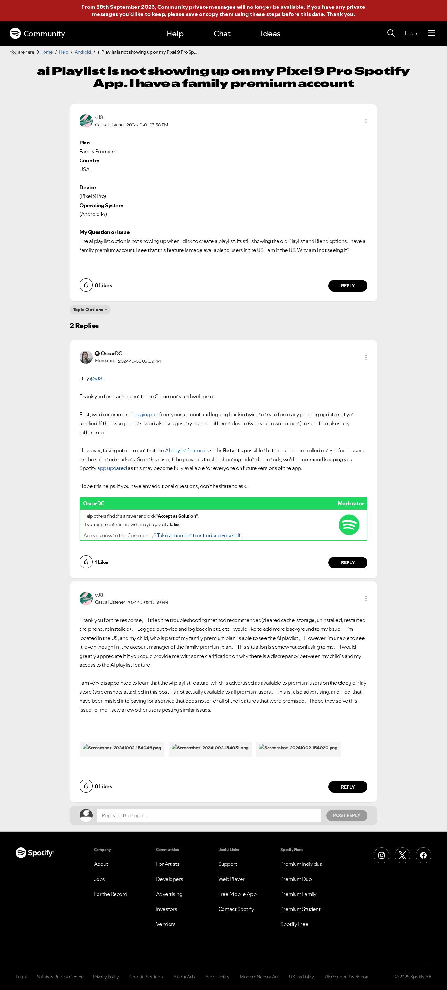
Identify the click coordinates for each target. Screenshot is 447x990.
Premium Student (300, 909)
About (101, 863)
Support (227, 863)
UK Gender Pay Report (347, 977)
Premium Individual (302, 863)
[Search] (391, 33)
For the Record (110, 894)
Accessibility (218, 977)
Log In (411, 33)
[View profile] (86, 120)
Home (46, 52)
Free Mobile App (237, 894)
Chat (222, 33)
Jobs (99, 878)
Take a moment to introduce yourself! (199, 535)
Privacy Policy (106, 977)
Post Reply (347, 815)
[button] (366, 121)
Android (83, 52)
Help (175, 33)
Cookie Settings (146, 977)
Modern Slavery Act (259, 977)
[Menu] (431, 33)
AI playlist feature (184, 450)
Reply (348, 285)
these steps (265, 14)
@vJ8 (96, 378)
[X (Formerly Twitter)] (402, 855)
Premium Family (298, 894)
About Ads (184, 977)
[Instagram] (381, 855)
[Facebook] (423, 855)
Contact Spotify (236, 909)
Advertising (169, 894)
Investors (166, 909)
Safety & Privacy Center (60, 977)
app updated (112, 468)
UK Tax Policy (301, 977)
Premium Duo (296, 878)
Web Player (231, 878)
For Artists (168, 863)
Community (44, 33)
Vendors (166, 924)
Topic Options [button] (88, 309)
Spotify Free (294, 924)
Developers (169, 878)
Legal (21, 977)
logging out (145, 414)
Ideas (270, 33)
